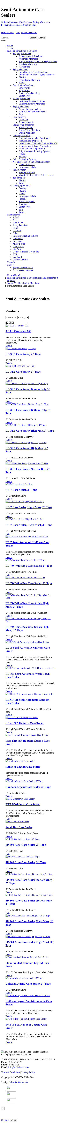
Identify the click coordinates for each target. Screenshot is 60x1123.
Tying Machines (20, 69)
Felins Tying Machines (29, 80)
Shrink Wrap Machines (23, 125)
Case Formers (19, 117)
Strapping (23, 204)
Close (13, 1120)
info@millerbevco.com (26, 32)
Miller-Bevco (19, 244)
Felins (15, 233)
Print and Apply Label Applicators (34, 138)
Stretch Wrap (25, 96)
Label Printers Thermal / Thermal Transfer (38, 143)
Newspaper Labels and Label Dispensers (31, 162)
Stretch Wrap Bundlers (29, 93)
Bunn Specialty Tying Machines (33, 72)
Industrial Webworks (18, 1082)
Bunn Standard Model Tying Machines (36, 74)
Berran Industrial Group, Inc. (26, 251)
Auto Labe (18, 222)
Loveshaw (17, 241)
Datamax (17, 230)
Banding (23, 188)
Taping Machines (21, 106)
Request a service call (23, 267)
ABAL (16, 217)
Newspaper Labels (27, 167)
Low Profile (24, 88)
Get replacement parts (23, 270)
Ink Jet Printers (20, 170)
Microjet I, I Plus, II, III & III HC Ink (36, 175)
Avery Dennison (20, 225)
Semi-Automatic (26, 122)
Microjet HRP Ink (27, 172)
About (10, 48)
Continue (5, 1120)
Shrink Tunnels (26, 127)
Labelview (18, 238)
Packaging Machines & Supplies (22, 51)
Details (9, 346)
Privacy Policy (28, 1072)
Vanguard (17, 257)
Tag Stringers (19, 177)
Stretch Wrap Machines (23, 85)
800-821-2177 (7, 32)
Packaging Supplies (22, 185)
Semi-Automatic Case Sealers (32, 111)
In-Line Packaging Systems (25, 236)
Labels (22, 154)
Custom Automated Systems (32, 101)
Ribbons (22, 156)
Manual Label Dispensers (30, 140)
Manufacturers (13, 214)
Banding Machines (21, 98)
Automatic (23, 119)
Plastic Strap (24, 66)
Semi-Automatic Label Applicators (35, 146)
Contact (10, 265)
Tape (21, 114)
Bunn (15, 228)
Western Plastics (20, 259)
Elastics (22, 77)
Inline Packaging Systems (24, 159)
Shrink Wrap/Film (27, 133)
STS (15, 254)
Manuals (11, 262)
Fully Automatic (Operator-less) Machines (38, 61)
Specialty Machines (28, 64)
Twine (21, 82)
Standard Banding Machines (32, 103)
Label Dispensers (27, 164)
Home (10, 45)
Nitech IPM (18, 246)
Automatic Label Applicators (32, 148)
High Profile (24, 90)
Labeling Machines (21, 135)
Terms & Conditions (10, 1072)
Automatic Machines (28, 59)
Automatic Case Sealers (29, 109)
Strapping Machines (22, 53)
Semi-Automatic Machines (31, 56)
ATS (15, 220)
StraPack (17, 249)
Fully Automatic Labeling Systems (34, 151)
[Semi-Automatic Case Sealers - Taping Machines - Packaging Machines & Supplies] (30, 25)
